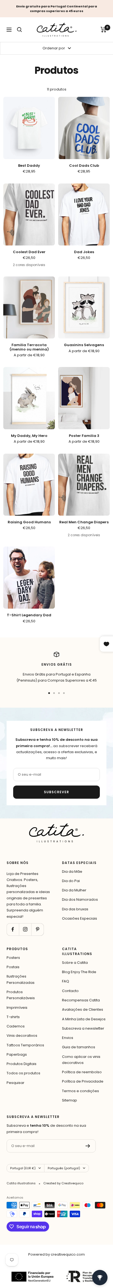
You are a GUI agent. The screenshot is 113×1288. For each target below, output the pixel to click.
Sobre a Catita (75, 962)
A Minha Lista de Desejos (84, 1019)
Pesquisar (15, 1082)
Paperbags (17, 1054)
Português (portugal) (64, 1168)
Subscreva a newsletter (83, 1028)
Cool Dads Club (84, 165)
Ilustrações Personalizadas (21, 979)
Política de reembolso (82, 1072)
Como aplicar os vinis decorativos (81, 1059)
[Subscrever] (88, 1146)
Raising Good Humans (29, 522)
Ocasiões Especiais (79, 918)
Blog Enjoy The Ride (79, 972)
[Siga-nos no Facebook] (13, 929)
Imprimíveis (17, 1007)
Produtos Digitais (21, 1063)
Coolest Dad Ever (29, 252)
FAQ (65, 981)
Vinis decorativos (22, 1035)
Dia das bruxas (75, 909)
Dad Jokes (84, 252)
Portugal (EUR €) (23, 1168)
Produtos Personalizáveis (21, 995)
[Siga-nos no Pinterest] (37, 929)
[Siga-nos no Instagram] (25, 929)
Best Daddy (29, 165)
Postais (13, 967)
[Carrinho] (103, 29)
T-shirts (13, 1016)
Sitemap (69, 1100)
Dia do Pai (71, 880)
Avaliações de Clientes (82, 1009)
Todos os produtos (23, 1073)
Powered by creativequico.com (56, 1254)
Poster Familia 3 (84, 436)
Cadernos (16, 1026)
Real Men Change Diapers (84, 522)
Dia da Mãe (72, 871)
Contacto (70, 990)
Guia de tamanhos (78, 1047)
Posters (13, 957)
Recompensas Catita (81, 1000)
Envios (67, 1037)
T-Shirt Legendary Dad (29, 615)
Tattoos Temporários (25, 1045)
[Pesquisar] (19, 29)
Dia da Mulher (74, 890)
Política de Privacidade (82, 1081)
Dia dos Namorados (80, 899)
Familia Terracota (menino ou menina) (29, 347)
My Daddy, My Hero (29, 436)
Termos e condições (80, 1091)
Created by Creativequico (63, 1183)
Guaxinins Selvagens (84, 345)
